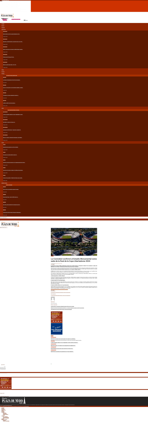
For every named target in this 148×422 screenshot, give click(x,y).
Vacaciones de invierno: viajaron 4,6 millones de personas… (13, 170)
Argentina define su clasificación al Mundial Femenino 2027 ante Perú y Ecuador (62, 306)
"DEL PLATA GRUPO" (26, 406)
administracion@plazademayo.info (7, 405)
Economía (3, 71)
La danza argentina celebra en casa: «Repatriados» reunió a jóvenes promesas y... (64, 342)
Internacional (4, 29)
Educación (4, 77)
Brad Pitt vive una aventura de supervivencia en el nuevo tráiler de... (62, 351)
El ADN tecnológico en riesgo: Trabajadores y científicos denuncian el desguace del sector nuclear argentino (13, 11)
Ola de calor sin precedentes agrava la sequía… (11, 189)
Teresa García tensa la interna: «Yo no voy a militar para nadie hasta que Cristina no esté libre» (16, 391)
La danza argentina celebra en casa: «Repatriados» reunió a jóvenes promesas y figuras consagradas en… (13, 9)
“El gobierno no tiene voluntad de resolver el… (11, 95)
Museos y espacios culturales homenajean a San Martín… (12, 137)
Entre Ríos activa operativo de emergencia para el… (11, 204)
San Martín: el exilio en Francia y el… (9, 122)
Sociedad (3, 73)
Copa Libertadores (56, 289)
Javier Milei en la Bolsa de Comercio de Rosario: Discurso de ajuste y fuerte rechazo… (10, 8)
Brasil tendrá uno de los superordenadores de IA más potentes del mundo (9, 7)
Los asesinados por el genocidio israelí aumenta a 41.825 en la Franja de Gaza (60, 292)
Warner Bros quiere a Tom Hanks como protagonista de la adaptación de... (63, 345)
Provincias (3, 27)
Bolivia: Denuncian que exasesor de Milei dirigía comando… (13, 49)
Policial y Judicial (5, 414)
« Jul (0, 371)
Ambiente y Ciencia (4, 419)
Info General (5, 413)
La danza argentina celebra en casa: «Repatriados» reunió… (13, 114)
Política (3, 410)
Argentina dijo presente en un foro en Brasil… (10, 147)
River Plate (66, 289)
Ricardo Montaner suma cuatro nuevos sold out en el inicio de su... (62, 348)
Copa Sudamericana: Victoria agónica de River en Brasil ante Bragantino (61, 309)
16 (5, 368)
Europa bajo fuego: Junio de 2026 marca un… (10, 197)
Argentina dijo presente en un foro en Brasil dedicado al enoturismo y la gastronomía (10, 10)
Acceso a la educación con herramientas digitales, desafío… (13, 87)
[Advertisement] (74, 358)
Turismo (3, 142)
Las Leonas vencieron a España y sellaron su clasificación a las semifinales (9, 6)
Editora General (53, 263)
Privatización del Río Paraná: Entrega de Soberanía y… (12, 212)
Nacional (3, 25)
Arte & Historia (5, 119)
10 (0, 368)
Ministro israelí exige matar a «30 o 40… (9, 64)
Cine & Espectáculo (53, 344)
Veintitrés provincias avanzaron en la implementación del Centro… (14, 162)
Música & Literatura (53, 337)
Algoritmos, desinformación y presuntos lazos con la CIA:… (13, 41)
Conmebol (52, 289)
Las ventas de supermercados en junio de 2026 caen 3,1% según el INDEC (12, 376)
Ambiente (4, 186)
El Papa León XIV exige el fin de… (8, 57)
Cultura (3, 108)
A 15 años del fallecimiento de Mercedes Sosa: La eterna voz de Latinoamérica (60, 295)
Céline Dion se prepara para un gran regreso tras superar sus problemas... (63, 338)
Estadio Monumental (62, 289)
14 (3, 368)
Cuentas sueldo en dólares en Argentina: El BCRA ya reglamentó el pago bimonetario (14, 375)
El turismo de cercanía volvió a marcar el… (10, 154)
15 (4, 368)
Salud (4, 415)
